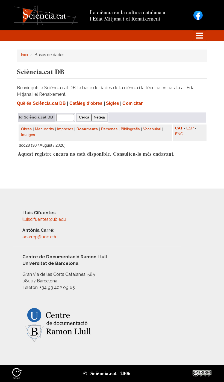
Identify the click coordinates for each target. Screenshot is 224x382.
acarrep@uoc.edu (40, 236)
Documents (87, 129)
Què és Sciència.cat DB (41, 103)
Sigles (112, 103)
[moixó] (17, 373)
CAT (179, 128)
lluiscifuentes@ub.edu (44, 219)
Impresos (65, 129)
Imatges (28, 135)
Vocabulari (152, 129)
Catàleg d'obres (86, 103)
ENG (179, 134)
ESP (190, 128)
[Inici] (46, 15)
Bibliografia (130, 129)
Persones (109, 129)
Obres (26, 129)
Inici (24, 54)
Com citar (132, 103)
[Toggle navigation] (199, 35)
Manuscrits (44, 129)
